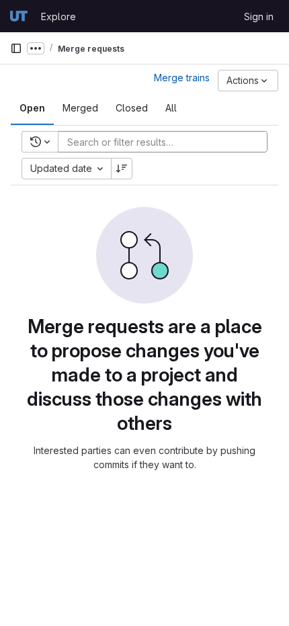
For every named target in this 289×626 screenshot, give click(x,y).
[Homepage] (18, 16)
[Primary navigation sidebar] (16, 48)
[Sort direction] (121, 168)
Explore (58, 16)
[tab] (32, 108)
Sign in (259, 16)
